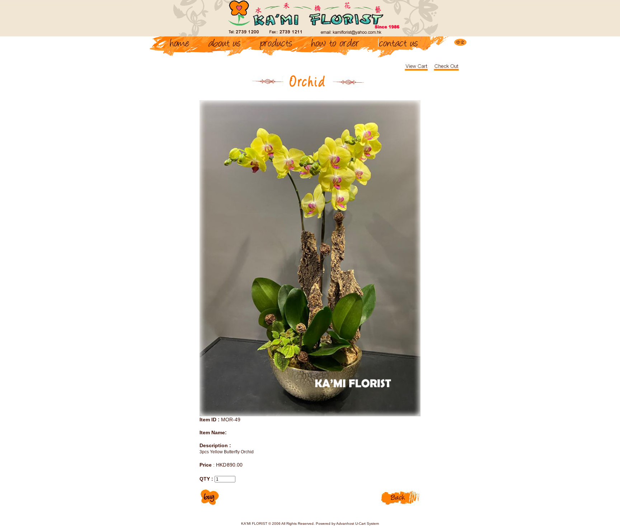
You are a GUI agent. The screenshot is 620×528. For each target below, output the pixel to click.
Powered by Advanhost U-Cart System (347, 523)
